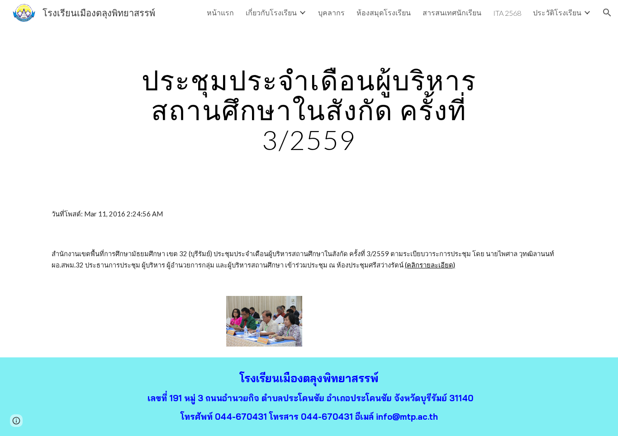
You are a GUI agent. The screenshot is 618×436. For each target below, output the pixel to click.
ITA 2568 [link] (507, 13)
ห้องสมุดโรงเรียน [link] (384, 12)
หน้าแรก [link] (220, 12)
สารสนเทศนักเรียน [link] (452, 12)
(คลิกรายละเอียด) (430, 265)
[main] (309, 109)
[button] (607, 12)
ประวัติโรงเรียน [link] (557, 12)
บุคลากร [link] (331, 12)
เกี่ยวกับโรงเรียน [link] (271, 12)
